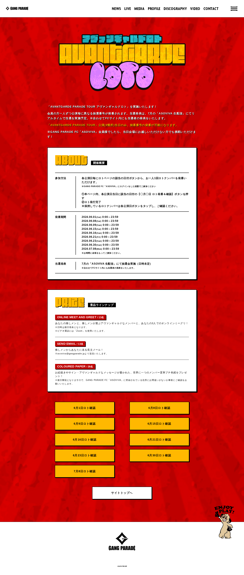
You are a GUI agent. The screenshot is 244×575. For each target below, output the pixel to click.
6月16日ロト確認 (85, 439)
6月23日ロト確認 (85, 455)
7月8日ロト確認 (85, 471)
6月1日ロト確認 (85, 408)
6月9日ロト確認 (85, 423)
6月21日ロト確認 (159, 439)
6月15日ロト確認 (159, 423)
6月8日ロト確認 (159, 408)
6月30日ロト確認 (159, 455)
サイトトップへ (122, 492)
